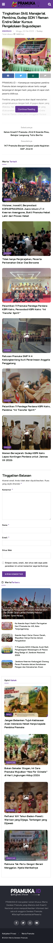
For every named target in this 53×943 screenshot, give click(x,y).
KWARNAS (6, 31)
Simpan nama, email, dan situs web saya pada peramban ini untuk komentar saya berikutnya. (26, 564)
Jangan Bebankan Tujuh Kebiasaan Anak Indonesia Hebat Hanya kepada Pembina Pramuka (24, 723)
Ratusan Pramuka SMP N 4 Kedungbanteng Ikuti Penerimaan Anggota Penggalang (26, 359)
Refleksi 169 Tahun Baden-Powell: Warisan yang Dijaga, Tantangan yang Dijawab (25, 819)
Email (5, 537)
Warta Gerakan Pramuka (18, 938)
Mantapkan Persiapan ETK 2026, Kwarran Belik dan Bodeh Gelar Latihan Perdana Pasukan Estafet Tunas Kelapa (25, 612)
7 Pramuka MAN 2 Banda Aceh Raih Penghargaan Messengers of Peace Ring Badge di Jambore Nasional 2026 (31, 651)
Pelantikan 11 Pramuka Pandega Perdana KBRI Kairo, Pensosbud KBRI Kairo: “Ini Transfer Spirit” (24, 309)
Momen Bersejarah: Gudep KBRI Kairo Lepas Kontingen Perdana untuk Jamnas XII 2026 (25, 456)
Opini (9, 714)
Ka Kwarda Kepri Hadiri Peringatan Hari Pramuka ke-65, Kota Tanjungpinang (31, 626)
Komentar (7, 489)
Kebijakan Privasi (9, 933)
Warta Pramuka (28, 933)
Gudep (40, 31)
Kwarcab (11, 762)
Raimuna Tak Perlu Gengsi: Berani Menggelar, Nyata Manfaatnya (23, 865)
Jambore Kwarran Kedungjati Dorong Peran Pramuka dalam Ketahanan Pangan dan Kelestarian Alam (32, 664)
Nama (5, 525)
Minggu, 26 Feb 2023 (25, 31)
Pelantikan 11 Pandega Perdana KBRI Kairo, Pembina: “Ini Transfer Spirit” (26, 408)
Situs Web (7, 550)
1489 (18, 34)
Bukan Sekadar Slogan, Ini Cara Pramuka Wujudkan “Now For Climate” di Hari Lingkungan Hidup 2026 (25, 771)
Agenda (10, 810)
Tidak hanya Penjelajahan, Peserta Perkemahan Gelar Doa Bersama (22, 260)
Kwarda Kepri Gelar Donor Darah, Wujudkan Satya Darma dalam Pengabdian (30, 638)
